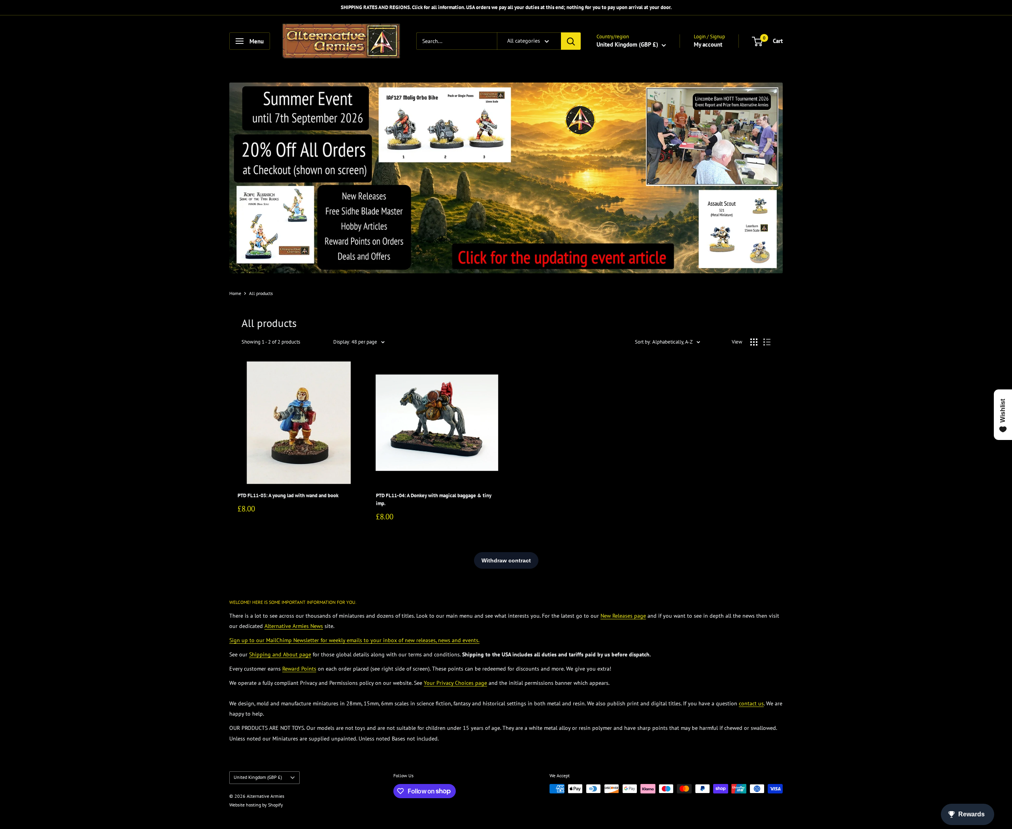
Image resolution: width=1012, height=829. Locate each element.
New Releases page (623, 615)
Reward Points (299, 668)
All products (261, 293)
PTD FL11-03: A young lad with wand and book (288, 495)
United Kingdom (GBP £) (258, 777)
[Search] (571, 41)
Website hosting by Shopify (256, 805)
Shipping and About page (280, 654)
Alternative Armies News (293, 626)
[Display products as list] (766, 342)
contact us (751, 703)
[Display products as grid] (753, 342)
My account (708, 44)
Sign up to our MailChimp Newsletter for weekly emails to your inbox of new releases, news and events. (354, 640)
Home (235, 293)
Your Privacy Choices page (455, 682)
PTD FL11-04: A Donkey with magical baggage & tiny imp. (433, 499)
